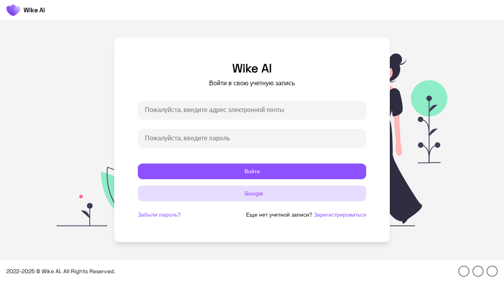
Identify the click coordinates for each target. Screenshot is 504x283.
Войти (252, 171)
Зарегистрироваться (340, 214)
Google (254, 193)
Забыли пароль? (159, 214)
